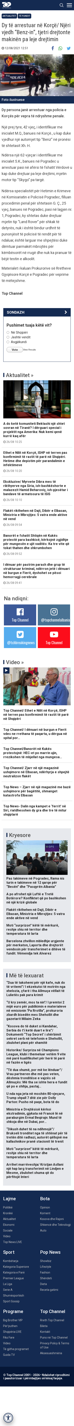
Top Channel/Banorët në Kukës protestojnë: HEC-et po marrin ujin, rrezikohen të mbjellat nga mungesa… (32, 753)
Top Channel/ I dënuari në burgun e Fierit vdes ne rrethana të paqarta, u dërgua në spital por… (35, 734)
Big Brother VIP (13, 1320)
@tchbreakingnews (21, 642)
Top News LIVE (12, 1242)
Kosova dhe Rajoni (52, 1219)
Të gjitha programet (16, 1349)
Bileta (43, 1326)
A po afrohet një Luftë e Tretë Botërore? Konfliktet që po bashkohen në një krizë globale (36, 898)
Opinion (45, 1207)
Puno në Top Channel (54, 1337)
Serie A (8, 1289)
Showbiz (45, 1261)
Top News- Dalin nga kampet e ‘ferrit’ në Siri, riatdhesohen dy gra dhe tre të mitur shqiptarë (35, 810)
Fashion (45, 1272)
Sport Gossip (11, 1301)
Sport (8, 1252)
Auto (43, 1230)
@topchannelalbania (55, 620)
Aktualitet (9, 16)
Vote (15, 349)
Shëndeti (46, 1278)
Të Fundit (24, 16)
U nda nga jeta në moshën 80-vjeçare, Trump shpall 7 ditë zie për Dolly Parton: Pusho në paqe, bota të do (35, 1098)
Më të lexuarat (26, 975)
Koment (45, 1213)
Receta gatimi (49, 1289)
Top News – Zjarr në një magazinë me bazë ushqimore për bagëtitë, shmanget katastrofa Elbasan (37, 791)
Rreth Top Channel (52, 1320)
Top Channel (20, 620)
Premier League (13, 1278)
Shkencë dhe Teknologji (55, 1224)
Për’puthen (10, 1326)
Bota (45, 1198)
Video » (15, 662)
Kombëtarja (10, 1261)
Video (6, 1236)
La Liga (7, 1284)
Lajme (9, 1198)
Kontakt (45, 1331)
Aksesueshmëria (51, 1353)
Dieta (43, 1284)
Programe (13, 1311)
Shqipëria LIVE (12, 1331)
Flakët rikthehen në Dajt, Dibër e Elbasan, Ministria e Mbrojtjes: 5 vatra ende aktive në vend (35, 517)
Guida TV (9, 1354)
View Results (29, 349)
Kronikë (8, 1213)
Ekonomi (8, 1224)
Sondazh (15, 312)
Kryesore (20, 835)
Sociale (8, 1230)
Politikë (8, 1207)
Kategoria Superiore (16, 1266)
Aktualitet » (20, 375)
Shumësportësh (13, 1295)
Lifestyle (45, 1266)
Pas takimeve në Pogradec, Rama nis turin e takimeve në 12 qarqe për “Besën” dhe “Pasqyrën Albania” (35, 883)
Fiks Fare (8, 1337)
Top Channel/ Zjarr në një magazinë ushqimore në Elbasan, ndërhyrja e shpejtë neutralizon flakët (36, 772)
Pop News (50, 1252)
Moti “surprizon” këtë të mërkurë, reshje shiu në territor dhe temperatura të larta (32, 929)
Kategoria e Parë (14, 1272)
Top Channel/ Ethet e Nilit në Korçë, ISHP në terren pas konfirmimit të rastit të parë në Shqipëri (36, 715)
